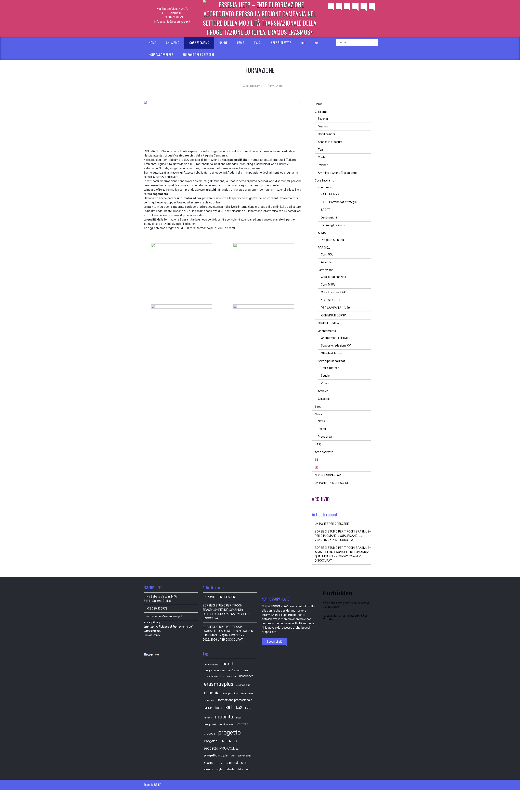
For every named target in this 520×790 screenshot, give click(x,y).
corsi (245, 670)
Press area (325, 436)
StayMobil (208, 769)
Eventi (322, 428)
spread (231, 762)
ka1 (229, 707)
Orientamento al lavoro (335, 337)
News (240, 42)
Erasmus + (325, 187)
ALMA (322, 233)
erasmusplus (218, 684)
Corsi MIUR (328, 284)
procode (209, 733)
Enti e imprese (330, 367)
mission (208, 717)
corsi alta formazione (214, 676)
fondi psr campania (243, 693)
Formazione (325, 270)
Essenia (323, 118)
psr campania (244, 755)
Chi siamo (172, 42)
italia (218, 708)
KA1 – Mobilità (330, 194)
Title (240, 769)
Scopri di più (274, 641)
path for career (226, 724)
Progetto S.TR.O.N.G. (334, 239)
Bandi (223, 42)
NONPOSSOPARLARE (161, 54)
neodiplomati (210, 724)
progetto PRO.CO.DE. (221, 748)
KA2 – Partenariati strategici (339, 202)
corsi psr (232, 676)
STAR (244, 763)
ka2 (239, 707)
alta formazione (211, 664)
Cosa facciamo (199, 42)
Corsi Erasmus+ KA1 (334, 292)
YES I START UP (331, 300)
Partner (323, 165)
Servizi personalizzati (332, 361)
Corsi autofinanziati (333, 276)
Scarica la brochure (330, 141)
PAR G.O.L (324, 247)
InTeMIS (208, 708)
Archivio (323, 391)
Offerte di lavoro (331, 353)
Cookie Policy (152, 635)
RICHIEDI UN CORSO (333, 315)
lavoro (248, 708)
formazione (209, 700)
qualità (208, 763)
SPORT (325, 209)
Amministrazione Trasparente (337, 172)
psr (233, 755)
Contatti (323, 157)
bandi (228, 664)
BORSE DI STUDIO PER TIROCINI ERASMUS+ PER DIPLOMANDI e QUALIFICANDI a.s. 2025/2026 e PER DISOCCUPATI (343, 536)
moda (239, 717)
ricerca (219, 763)
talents (229, 769)
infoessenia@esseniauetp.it (172, 21)
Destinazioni (329, 217)
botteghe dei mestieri (214, 670)
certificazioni (234, 670)
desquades (246, 676)
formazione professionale (235, 700)
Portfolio (242, 724)
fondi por (227, 693)
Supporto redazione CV (336, 345)
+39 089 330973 (172, 17)
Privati (325, 383)
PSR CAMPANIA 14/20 (335, 307)
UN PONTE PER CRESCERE (198, 54)
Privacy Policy (152, 622)
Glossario (324, 398)
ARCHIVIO (321, 498)
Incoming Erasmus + (334, 225)
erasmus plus (243, 685)
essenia (212, 692)
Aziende (326, 262)
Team (321, 149)
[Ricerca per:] (357, 42)
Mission (323, 126)
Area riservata (281, 42)
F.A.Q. (257, 42)
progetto (229, 732)
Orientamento (327, 331)
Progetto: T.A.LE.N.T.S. (220, 741)
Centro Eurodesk (328, 323)
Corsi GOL (327, 254)
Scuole (325, 375)
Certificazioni (326, 134)
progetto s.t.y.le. (216, 755)
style (219, 769)
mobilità (224, 717)
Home (152, 42)
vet (247, 769)
